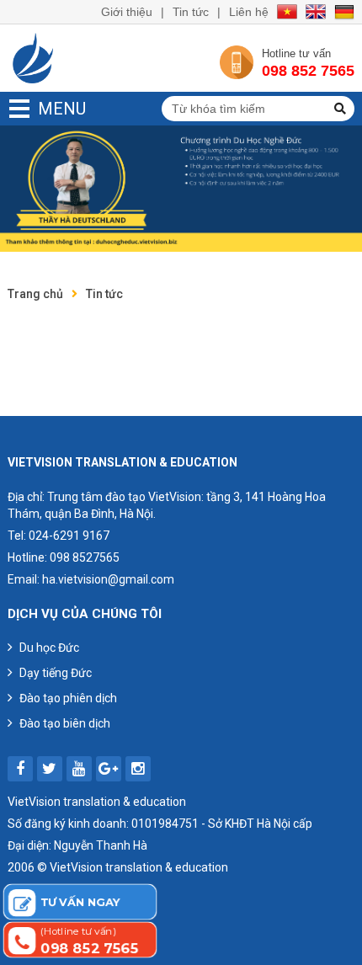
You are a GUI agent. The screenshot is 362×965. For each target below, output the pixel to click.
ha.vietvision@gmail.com (108, 579)
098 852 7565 (308, 70)
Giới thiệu (126, 12)
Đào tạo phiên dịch (68, 698)
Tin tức (191, 12)
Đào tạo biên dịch (64, 723)
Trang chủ (35, 294)
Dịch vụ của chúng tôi (85, 613)
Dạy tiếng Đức (55, 673)
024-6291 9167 (69, 535)
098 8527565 (85, 557)
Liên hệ (249, 12)
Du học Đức (49, 647)
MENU (38, 109)
